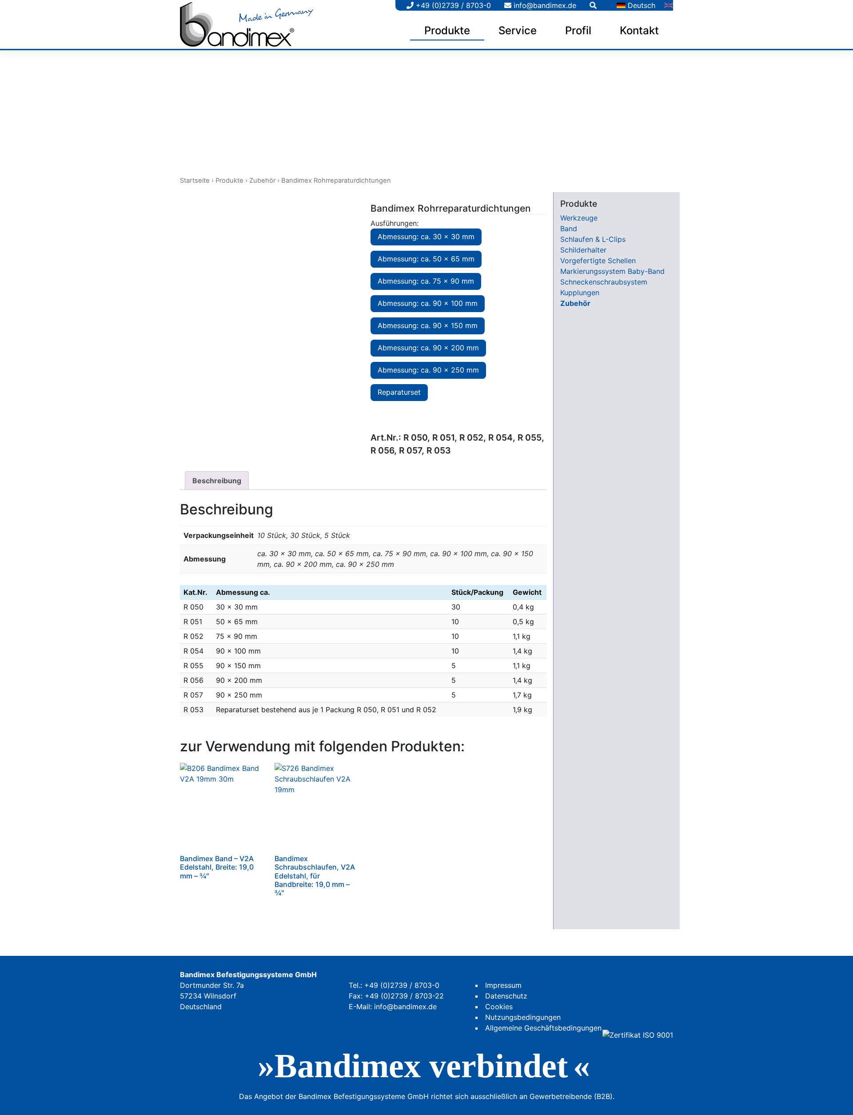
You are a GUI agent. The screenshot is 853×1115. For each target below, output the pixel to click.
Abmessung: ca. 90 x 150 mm (428, 325)
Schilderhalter (583, 249)
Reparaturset (399, 392)
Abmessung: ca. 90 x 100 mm (428, 303)
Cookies (499, 1006)
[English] (668, 5)
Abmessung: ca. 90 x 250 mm (428, 369)
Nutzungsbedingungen (523, 1017)
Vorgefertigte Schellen (598, 260)
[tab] (217, 480)
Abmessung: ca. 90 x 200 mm (428, 347)
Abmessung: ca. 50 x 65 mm (426, 258)
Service (517, 30)
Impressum (503, 985)
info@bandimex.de (543, 5)
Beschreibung (216, 480)
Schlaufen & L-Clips (593, 239)
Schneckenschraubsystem (603, 281)
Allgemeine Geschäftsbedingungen (543, 1027)
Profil (578, 30)
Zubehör (262, 180)
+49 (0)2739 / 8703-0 (452, 5)
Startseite (195, 180)
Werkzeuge (579, 217)
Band (568, 228)
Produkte (447, 30)
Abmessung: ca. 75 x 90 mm (426, 281)
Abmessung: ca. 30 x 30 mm (426, 236)
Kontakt (639, 30)
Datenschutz (506, 995)
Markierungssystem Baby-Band (612, 271)
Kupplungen (579, 292)
